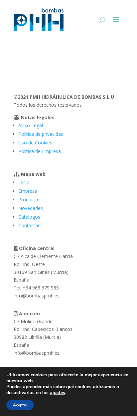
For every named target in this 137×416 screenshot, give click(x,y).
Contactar (29, 225)
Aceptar (20, 405)
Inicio (24, 182)
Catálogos (29, 217)
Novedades (30, 208)
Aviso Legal (30, 125)
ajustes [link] (57, 393)
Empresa (27, 191)
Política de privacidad (41, 134)
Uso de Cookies (35, 142)
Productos (29, 199)
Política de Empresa (39, 151)
